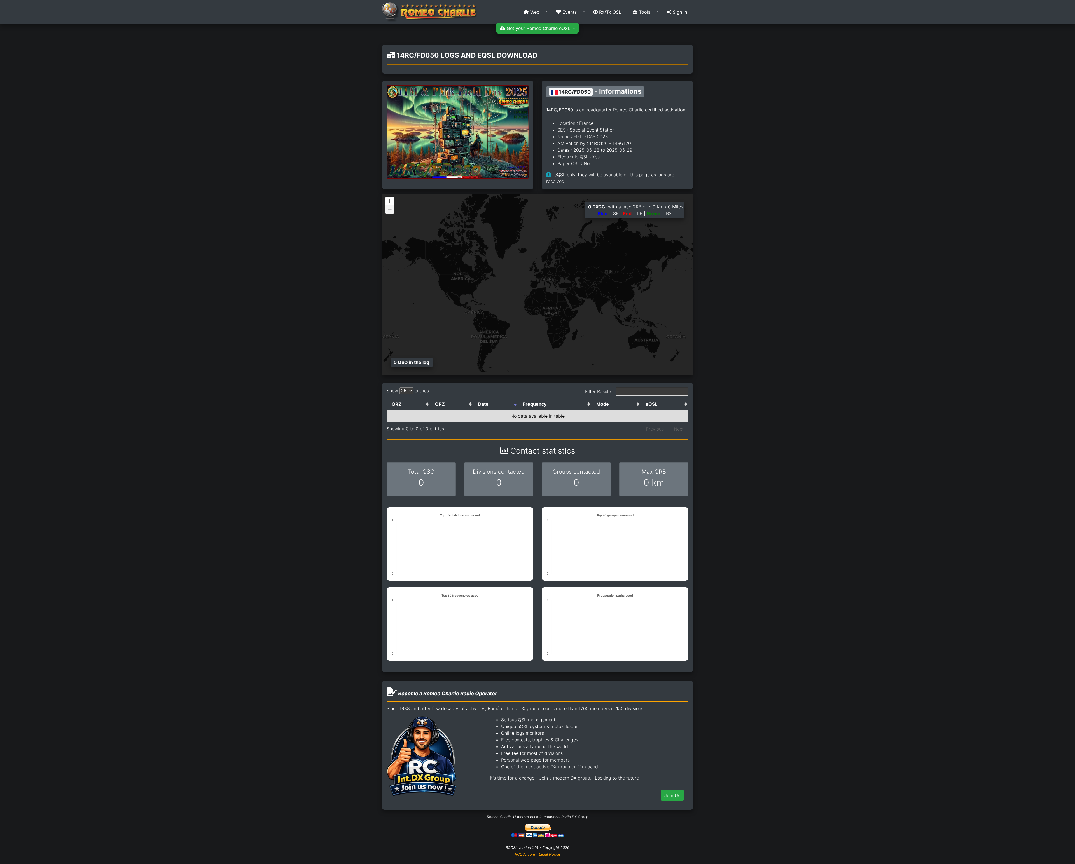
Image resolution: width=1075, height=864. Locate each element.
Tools (643, 12)
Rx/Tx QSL (609, 12)
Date (483, 404)
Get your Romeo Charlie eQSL (538, 28)
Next (679, 429)
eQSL (651, 404)
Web (534, 12)
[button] (534, 12)
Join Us (672, 795)
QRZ (396, 404)
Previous (655, 429)
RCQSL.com (525, 854)
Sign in (679, 12)
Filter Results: (599, 391)
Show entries (408, 390)
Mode (602, 404)
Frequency (534, 404)
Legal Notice (549, 854)
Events (569, 12)
